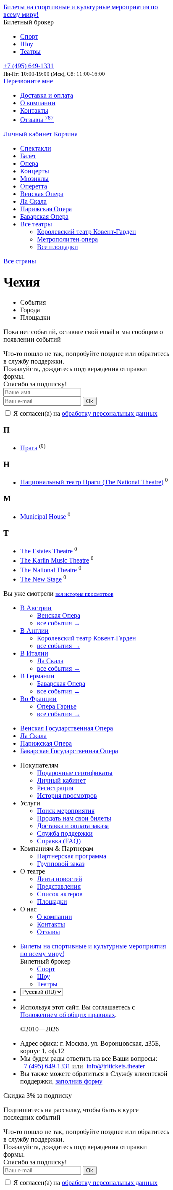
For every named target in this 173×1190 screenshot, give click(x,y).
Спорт (29, 36)
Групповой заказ (60, 863)
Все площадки (57, 246)
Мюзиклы (34, 178)
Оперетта (33, 186)
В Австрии (36, 607)
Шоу (26, 44)
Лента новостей (59, 878)
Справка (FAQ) (59, 841)
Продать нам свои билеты (74, 818)
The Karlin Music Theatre (54, 560)
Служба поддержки (65, 833)
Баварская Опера (44, 216)
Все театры (36, 224)
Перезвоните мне (28, 81)
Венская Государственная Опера (66, 728)
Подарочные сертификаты (75, 772)
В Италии (34, 653)
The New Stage (41, 579)
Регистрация (55, 788)
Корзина (66, 134)
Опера (29, 163)
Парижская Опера (46, 208)
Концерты (34, 171)
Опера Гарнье (56, 706)
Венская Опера (41, 193)
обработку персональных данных (109, 413)
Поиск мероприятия (65, 810)
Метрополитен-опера (67, 239)
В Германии (37, 676)
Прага (28, 448)
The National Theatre (48, 570)
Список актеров (60, 894)
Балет (28, 155)
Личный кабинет (28, 134)
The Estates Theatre (46, 551)
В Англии (34, 630)
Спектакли (35, 148)
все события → (58, 623)
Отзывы (37, 119)
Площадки (52, 901)
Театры (30, 51)
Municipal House (43, 517)
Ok (89, 401)
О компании (37, 102)
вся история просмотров (84, 594)
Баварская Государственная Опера (69, 750)
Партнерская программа (71, 856)
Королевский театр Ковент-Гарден (86, 231)
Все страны (19, 261)
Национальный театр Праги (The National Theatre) (91, 482)
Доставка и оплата (46, 95)
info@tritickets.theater (115, 1066)
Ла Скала (33, 201)
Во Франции (38, 698)
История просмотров (67, 795)
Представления (59, 886)
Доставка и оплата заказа (73, 825)
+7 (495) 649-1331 (45, 1066)
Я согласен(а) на (84, 413)
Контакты (34, 110)
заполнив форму (78, 1081)
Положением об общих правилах (67, 1014)
